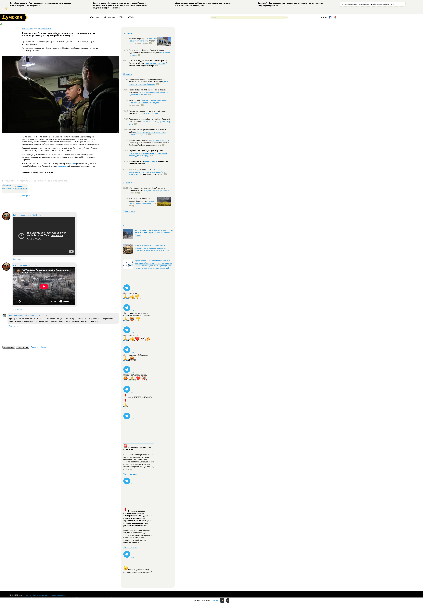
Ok (222, 600)
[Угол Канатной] (4, 316)
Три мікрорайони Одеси (139, 140)
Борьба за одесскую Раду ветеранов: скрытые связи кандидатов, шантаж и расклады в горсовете (40, 4)
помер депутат (151, 161)
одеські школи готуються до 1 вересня (149, 82)
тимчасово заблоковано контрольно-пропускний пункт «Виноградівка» (148, 172)
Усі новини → (129, 211)
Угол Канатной (16, 316)
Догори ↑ (26, 195)
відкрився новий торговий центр (143, 39)
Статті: (126, 225)
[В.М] (6, 219)
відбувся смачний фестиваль (156, 190)
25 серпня (127, 74)
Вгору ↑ (44, 347)
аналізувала (63, 166)
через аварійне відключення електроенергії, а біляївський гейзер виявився (149, 143)
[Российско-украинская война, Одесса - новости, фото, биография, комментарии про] (8, 188)
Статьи (94, 17)
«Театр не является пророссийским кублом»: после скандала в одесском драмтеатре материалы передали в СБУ (152, 248)
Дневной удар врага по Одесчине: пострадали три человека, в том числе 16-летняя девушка (203, 4)
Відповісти (17, 259)
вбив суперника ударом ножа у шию (149, 122)
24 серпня (127, 183)
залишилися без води (159, 140)
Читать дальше (130, 474)
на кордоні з (152, 174)
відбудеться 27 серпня (148, 113)
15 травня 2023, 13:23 (34, 316)
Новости (109, 17)
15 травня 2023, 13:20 (28, 265)
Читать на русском (44, 28)
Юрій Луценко (135, 100)
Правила (34, 347)
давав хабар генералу (155, 63)
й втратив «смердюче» (148, 64)
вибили (72, 163)
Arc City (142, 42)
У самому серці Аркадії (139, 38)
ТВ (121, 17)
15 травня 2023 (27, 28)
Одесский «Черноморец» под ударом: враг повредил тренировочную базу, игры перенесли (290, 4)
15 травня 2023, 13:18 (28, 215)
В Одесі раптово (136, 161)
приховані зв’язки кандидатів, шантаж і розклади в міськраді (148, 154)
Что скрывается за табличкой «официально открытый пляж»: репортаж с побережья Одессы (154, 232)
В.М (15, 215)
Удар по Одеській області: (140, 169)
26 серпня (127, 33)
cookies (215, 600)
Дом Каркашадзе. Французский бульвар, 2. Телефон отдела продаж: (368, 4)
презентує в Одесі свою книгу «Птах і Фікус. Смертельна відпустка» (148, 101)
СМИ (131, 17)
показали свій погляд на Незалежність (142, 202)
